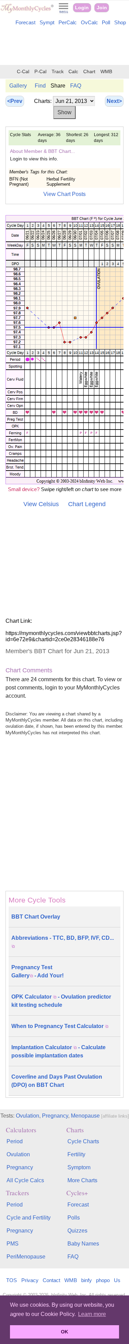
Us (117, 1280)
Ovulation (27, 1116)
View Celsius (41, 504)
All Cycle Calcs (25, 1180)
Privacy (30, 1280)
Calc (73, 71)
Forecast (25, 22)
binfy (86, 1280)
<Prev (14, 101)
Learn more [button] (92, 1314)
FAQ (75, 86)
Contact (51, 1280)
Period (15, 1141)
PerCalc (67, 22)
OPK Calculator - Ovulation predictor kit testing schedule (61, 1001)
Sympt (47, 22)
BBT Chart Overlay (35, 917)
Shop (120, 22)
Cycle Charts (83, 1141)
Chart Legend (87, 504)
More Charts (82, 1180)
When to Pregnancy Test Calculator (58, 1026)
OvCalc (89, 22)
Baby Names (83, 1244)
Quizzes (77, 1231)
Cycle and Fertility (29, 1218)
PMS (13, 1244)
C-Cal (23, 71)
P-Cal (40, 71)
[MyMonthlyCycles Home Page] (27, 11)
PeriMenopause (26, 1257)
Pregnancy (55, 1116)
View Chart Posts (64, 194)
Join (102, 7)
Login (82, 7)
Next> (114, 101)
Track (58, 71)
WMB (106, 71)
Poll (106, 22)
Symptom (78, 1167)
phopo (103, 1280)
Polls (73, 1218)
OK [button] (64, 1331)
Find (40, 86)
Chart (89, 71)
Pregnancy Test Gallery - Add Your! (37, 971)
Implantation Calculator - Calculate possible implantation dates (58, 1051)
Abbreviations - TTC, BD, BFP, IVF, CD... (62, 938)
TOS (11, 1280)
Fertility (76, 1154)
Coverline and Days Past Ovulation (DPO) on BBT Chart (56, 1081)
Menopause (85, 1116)
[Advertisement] (64, 46)
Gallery (18, 86)
